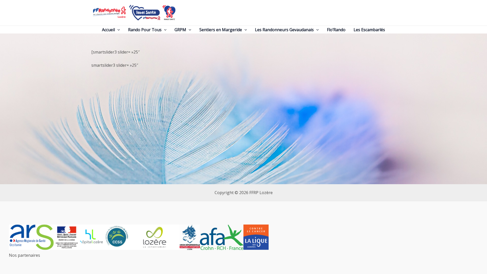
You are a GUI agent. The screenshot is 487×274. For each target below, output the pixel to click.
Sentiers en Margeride (220, 29)
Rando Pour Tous (145, 29)
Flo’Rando (336, 29)
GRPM (180, 29)
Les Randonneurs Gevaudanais (284, 29)
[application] (117, 30)
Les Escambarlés (369, 29)
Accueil (108, 29)
